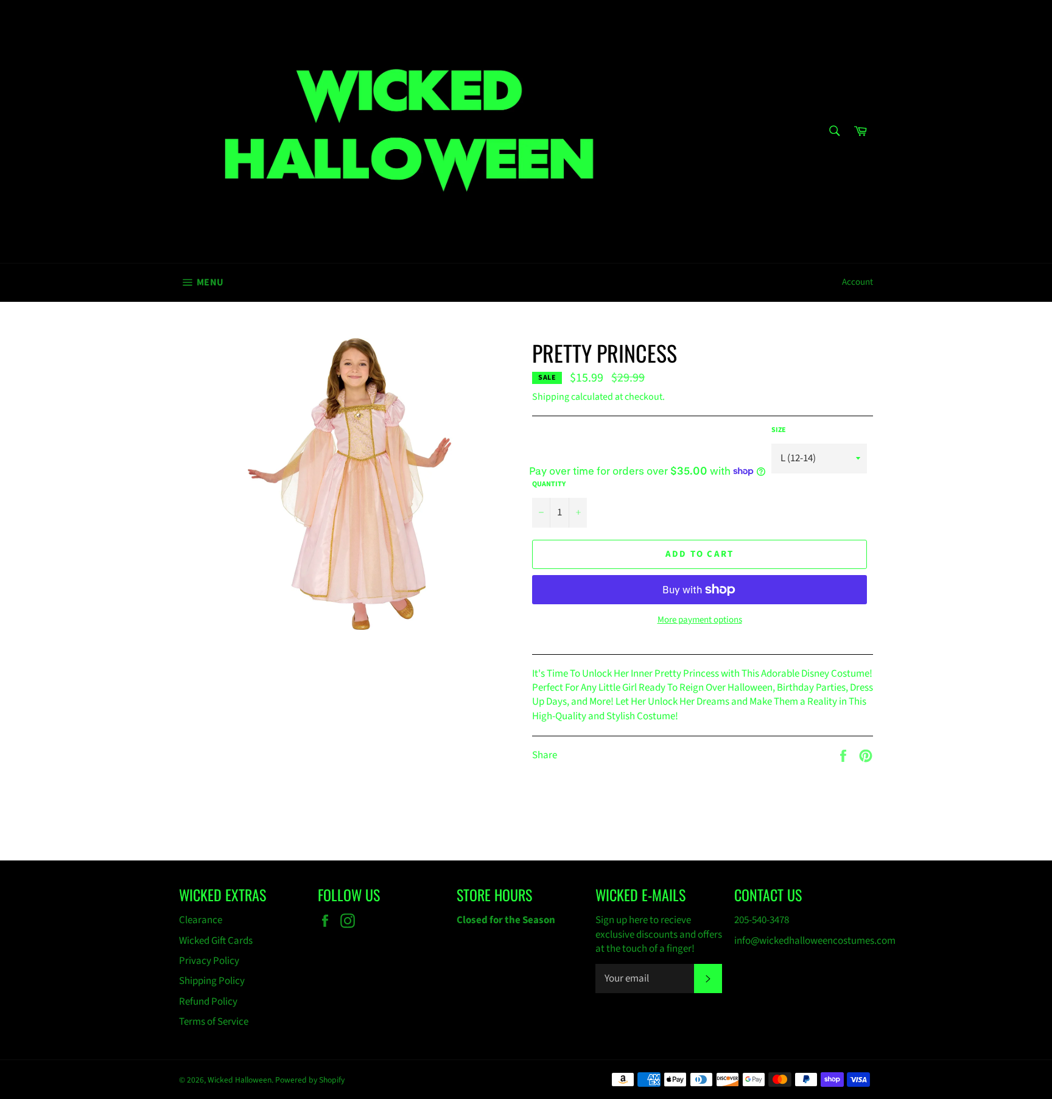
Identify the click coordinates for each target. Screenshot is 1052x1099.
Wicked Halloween (240, 1080)
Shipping (550, 396)
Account (857, 282)
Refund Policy (208, 1001)
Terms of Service (213, 1021)
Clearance (200, 920)
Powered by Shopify (310, 1080)
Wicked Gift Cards (216, 940)
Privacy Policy (209, 961)
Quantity (549, 484)
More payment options (700, 620)
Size (778, 430)
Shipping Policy (212, 981)
